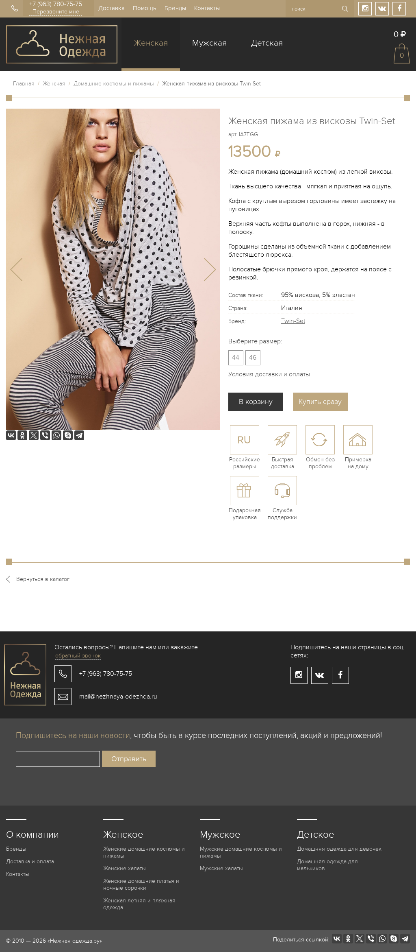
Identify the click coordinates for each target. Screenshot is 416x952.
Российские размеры (244, 463)
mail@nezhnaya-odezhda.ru (118, 696)
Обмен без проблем (320, 463)
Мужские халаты (221, 868)
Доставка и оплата (30, 861)
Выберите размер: (255, 341)
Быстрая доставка (282, 463)
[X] (34, 435)
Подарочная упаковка (245, 514)
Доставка (111, 8)
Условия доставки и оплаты (269, 374)
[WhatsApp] (56, 435)
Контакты (207, 8)
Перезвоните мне (55, 11)
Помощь (144, 8)
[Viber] (45, 435)
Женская (151, 43)
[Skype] (68, 435)
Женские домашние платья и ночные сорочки (141, 884)
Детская (267, 43)
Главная (24, 83)
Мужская (209, 43)
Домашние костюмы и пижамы (114, 83)
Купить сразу (320, 401)
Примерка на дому (358, 463)
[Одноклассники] (22, 435)
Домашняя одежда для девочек (339, 848)
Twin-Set (293, 321)
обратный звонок (78, 655)
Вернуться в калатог (42, 579)
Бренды (175, 8)
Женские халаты (124, 868)
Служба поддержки (282, 514)
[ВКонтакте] (11, 435)
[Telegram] (79, 435)
